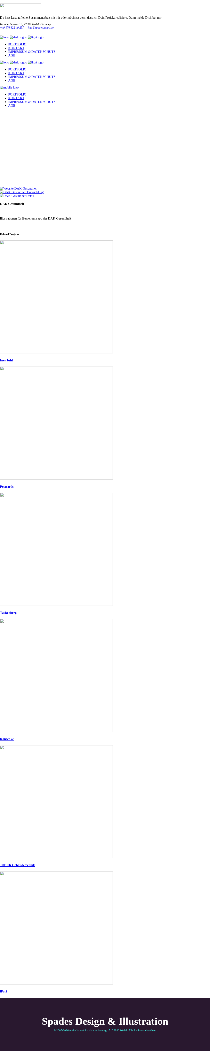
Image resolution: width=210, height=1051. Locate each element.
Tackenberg (8, 612)
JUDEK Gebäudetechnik (17, 865)
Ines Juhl (6, 360)
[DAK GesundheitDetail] (17, 196)
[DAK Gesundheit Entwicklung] (22, 192)
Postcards (7, 486)
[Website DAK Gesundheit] (18, 188)
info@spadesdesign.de (41, 27)
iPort (3, 991)
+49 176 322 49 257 (12, 27)
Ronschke (7, 739)
